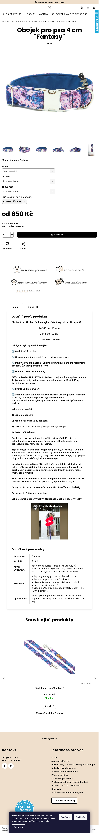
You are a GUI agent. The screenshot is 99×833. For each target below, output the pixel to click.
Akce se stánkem (60, 761)
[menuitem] (12, 14)
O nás (54, 757)
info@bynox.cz (10, 757)
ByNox (49, 44)
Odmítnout (65, 817)
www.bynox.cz (49, 738)
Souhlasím (80, 817)
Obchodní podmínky (62, 778)
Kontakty (56, 789)
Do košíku (58, 234)
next (95, 679)
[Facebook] (4, 766)
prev (4, 679)
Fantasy (36, 556)
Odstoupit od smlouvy (64, 800)
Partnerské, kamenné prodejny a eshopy (73, 764)
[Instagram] (11, 766)
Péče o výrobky (73, 499)
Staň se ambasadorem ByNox (67, 792)
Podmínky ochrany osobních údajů (69, 782)
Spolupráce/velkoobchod (64, 771)
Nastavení (18, 827)
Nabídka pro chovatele (63, 768)
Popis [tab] (15, 307)
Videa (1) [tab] (33, 307)
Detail (48, 706)
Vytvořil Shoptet (90, 829)
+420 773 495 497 (12, 760)
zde (47, 821)
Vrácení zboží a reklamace (65, 785)
